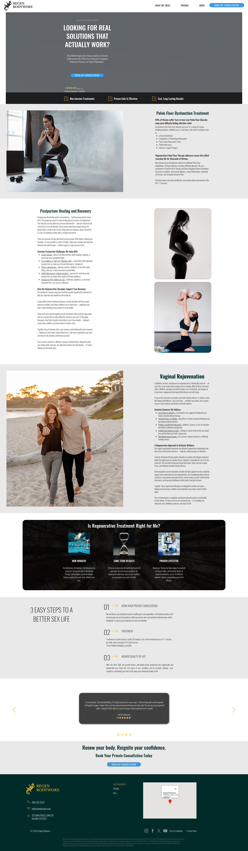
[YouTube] (165, 830)
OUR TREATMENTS (119, 784)
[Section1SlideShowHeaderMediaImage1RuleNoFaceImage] (117, 734)
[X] (158, 830)
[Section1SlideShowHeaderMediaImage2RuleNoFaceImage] (122, 735)
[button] (162, 5)
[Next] (233, 710)
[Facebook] (152, 830)
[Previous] (14, 710)
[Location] (28, 816)
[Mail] (28, 808)
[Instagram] (146, 830)
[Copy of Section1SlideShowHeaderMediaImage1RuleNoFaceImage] (130, 734)
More (115, 793)
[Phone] (28, 801)
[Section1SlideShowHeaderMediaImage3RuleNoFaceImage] (126, 734)
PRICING (116, 788)
